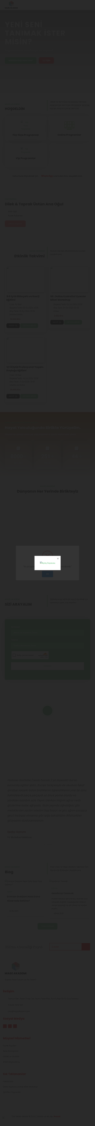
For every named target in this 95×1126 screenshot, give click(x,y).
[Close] (58, 558)
